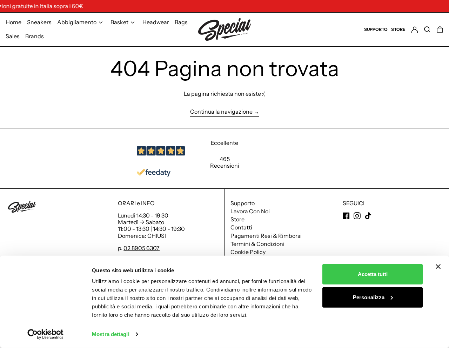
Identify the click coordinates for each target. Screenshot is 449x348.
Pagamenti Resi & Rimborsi (266, 235)
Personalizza (368, 297)
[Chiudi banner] (438, 266)
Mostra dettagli (110, 334)
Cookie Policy (248, 251)
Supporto (242, 203)
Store (237, 219)
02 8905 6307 (141, 248)
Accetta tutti (373, 274)
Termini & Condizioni (257, 243)
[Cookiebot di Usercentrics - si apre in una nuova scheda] (45, 334)
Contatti (241, 227)
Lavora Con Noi (250, 211)
